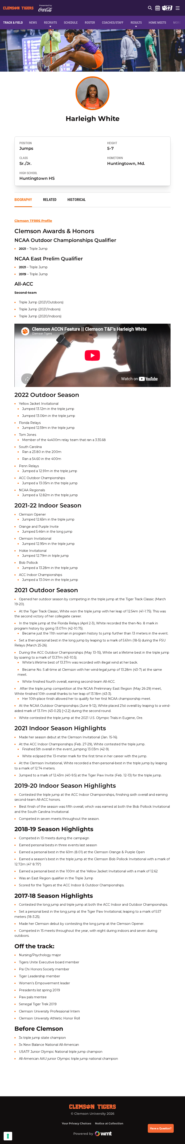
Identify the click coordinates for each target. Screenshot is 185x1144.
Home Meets (157, 22)
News (33, 22)
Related (49, 200)
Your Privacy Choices (76, 1123)
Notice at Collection (109, 1123)
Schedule (157, 7)
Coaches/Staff (112, 22)
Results (136, 22)
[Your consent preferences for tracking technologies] (8, 1136)
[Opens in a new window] (167, 8)
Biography (23, 200)
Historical (76, 200)
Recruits (51, 22)
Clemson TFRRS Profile (33, 221)
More (177, 22)
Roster (90, 22)
